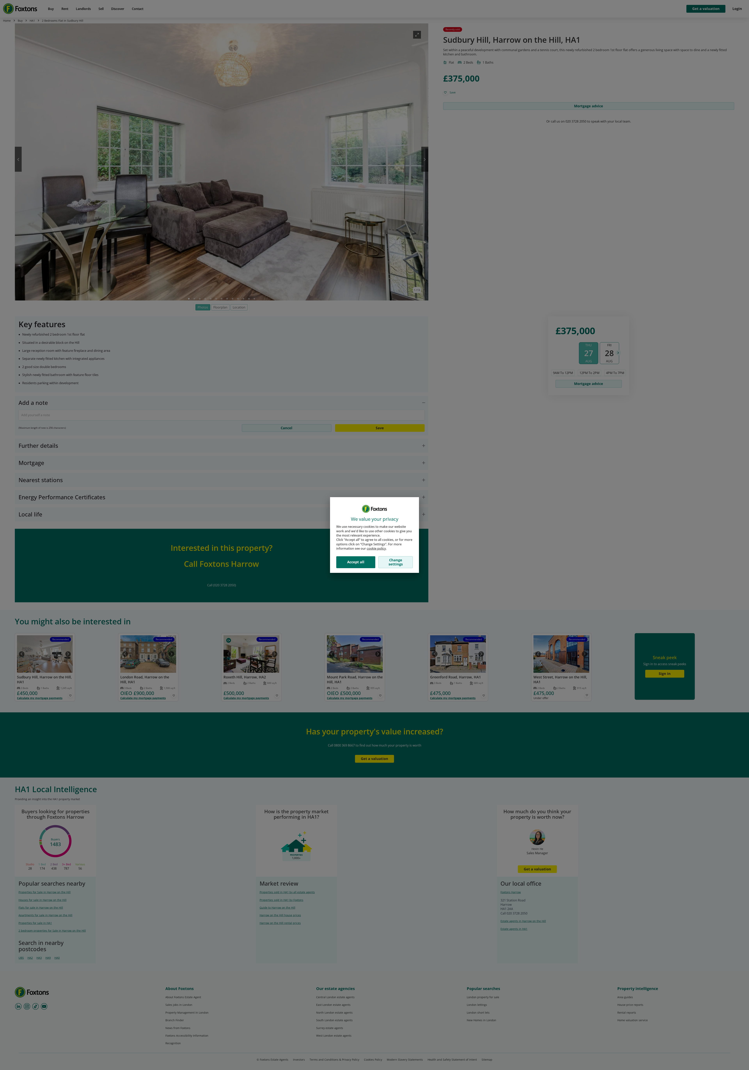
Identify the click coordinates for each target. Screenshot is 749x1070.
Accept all (355, 562)
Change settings (396, 562)
